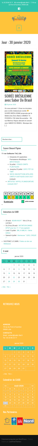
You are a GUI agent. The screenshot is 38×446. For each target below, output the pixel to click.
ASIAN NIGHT (17, 221)
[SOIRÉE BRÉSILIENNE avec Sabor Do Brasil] (19, 72)
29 (14, 281)
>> (33, 386)
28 (9, 281)
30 (19, 281)
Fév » (9, 287)
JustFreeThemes (15, 442)
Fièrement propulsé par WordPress (14, 439)
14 (9, 273)
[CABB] (19, 18)
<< (5, 386)
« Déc (4, 287)
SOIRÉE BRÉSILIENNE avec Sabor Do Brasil (18, 98)
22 (14, 277)
